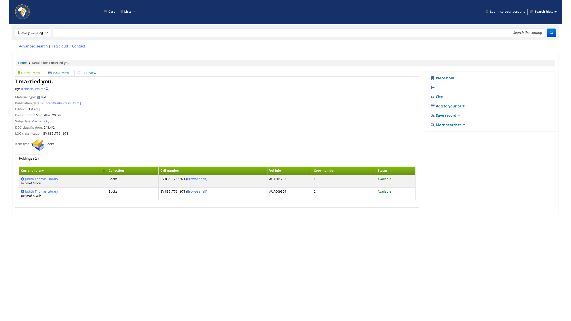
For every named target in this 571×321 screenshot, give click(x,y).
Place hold (444, 78)
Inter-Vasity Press (58, 103)
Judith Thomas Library (41, 179)
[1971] (76, 103)
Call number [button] (169, 170)
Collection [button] (116, 170)
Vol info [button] (275, 170)
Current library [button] (32, 170)
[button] (109, 12)
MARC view (60, 73)
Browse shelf (196, 179)
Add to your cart (450, 106)
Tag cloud (60, 46)
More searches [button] (448, 125)
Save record (446, 115)
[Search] (551, 33)
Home (22, 63)
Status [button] (382, 170)
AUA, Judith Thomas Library (26, 8)
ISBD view (88, 73)
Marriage (38, 121)
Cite (439, 97)
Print (440, 87)
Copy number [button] (324, 170)
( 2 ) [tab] (29, 158)
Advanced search (33, 46)
